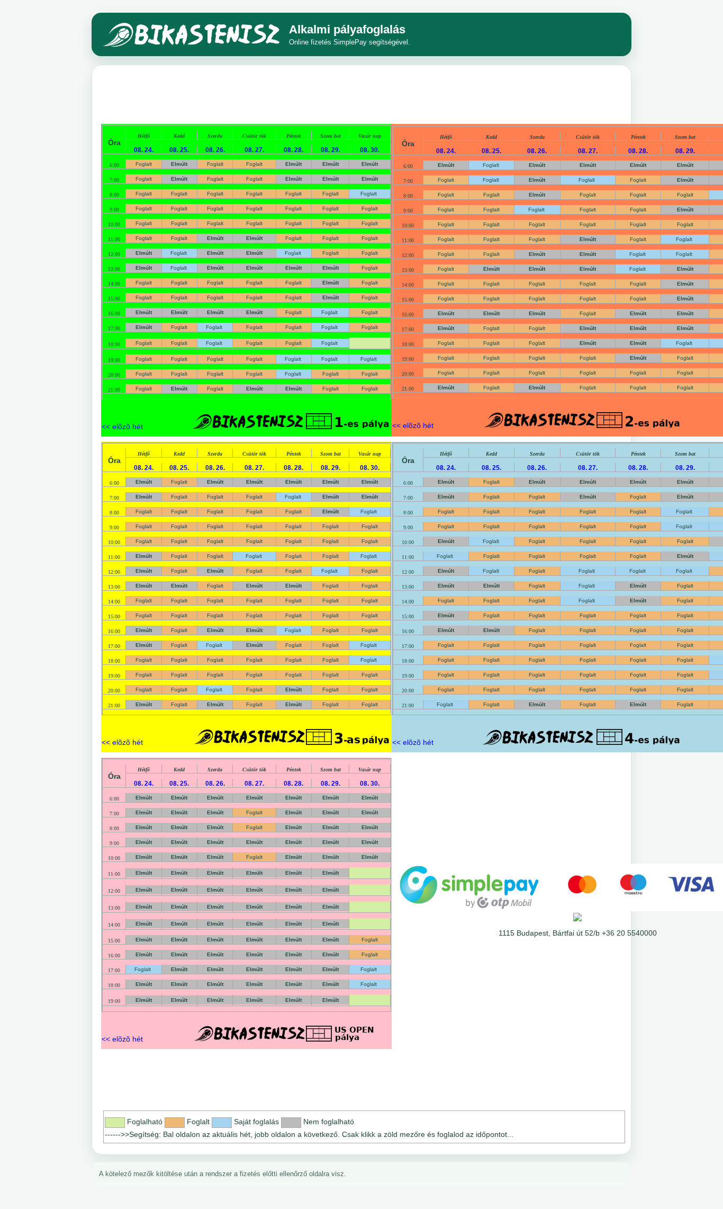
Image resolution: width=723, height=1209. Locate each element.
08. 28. (293, 149)
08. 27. (254, 149)
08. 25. (179, 149)
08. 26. (215, 149)
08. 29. (330, 149)
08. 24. (143, 149)
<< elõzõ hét (122, 426)
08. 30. (369, 149)
